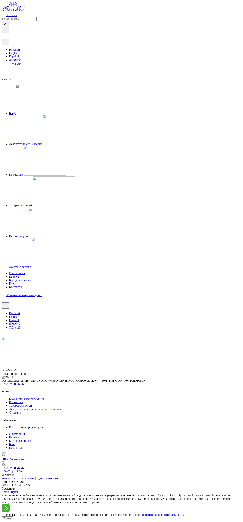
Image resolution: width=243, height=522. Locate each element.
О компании (17, 273)
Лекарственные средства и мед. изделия (35, 409)
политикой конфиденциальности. (162, 514)
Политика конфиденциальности (37, 478)
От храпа (15, 412)
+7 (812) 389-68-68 (13, 384)
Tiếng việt (15, 63)
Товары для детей (20, 405)
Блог (12, 283)
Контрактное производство (26, 427)
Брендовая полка (20, 280)
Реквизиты (9, 478)
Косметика (16, 402)
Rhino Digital (10, 492)
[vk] (3, 71)
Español (14, 56)
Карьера (14, 276)
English (13, 53)
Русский (14, 49)
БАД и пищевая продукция (26, 398)
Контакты (15, 287)
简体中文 (15, 60)
